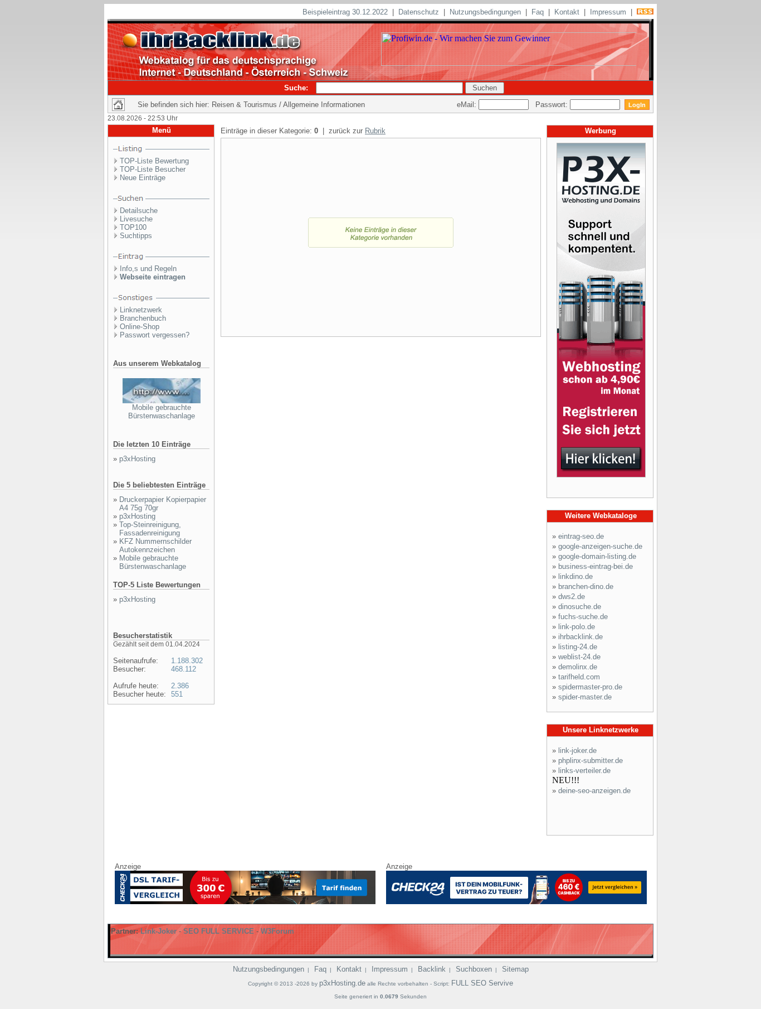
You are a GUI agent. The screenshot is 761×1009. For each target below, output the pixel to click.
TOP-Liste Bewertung (154, 161)
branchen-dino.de (585, 586)
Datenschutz (418, 12)
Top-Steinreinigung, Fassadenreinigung (150, 528)
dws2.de (571, 596)
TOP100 (133, 227)
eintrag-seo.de (581, 536)
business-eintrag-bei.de (595, 566)
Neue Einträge (142, 177)
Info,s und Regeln (148, 268)
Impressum (608, 12)
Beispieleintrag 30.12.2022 (345, 12)
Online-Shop (139, 326)
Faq (537, 12)
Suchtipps (136, 235)
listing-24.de (577, 647)
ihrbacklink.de (580, 637)
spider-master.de (585, 697)
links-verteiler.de (584, 770)
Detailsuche (139, 210)
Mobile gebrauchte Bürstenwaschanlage (161, 411)
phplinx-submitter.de (590, 760)
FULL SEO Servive (482, 983)
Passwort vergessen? (154, 335)
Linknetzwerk (141, 310)
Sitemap (515, 969)
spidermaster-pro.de (590, 687)
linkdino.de (575, 576)
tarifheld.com (579, 677)
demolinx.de (577, 667)
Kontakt (566, 12)
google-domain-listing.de (597, 556)
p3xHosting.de (342, 983)
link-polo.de (576, 626)
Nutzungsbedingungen (485, 12)
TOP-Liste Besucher (153, 169)
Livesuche (136, 219)
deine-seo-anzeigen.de (594, 790)
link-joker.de (577, 750)
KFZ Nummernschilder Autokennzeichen (155, 545)
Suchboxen (474, 969)
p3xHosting (137, 459)
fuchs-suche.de (583, 616)
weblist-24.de (579, 657)
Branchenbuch (143, 318)
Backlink (432, 969)
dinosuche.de (579, 606)
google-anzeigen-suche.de (600, 546)
